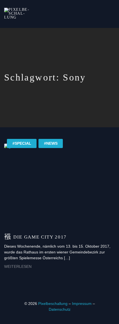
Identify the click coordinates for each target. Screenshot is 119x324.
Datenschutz (60, 309)
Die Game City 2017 (40, 237)
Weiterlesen (18, 266)
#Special (21, 143)
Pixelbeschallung (53, 303)
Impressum (82, 303)
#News (51, 143)
